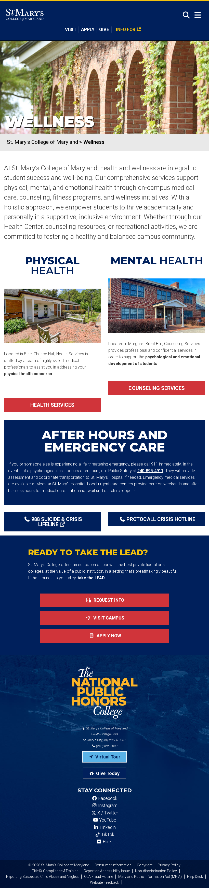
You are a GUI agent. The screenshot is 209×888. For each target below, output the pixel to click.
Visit (70, 29)
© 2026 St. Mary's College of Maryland (58, 865)
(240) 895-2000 (106, 746)
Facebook (107, 798)
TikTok (107, 834)
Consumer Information (113, 865)
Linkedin (107, 827)
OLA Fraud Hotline (98, 877)
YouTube (107, 820)
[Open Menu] (197, 15)
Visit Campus (108, 618)
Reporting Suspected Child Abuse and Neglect (42, 877)
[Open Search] (184, 15)
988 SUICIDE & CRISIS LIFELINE (56, 521)
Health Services (52, 405)
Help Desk (195, 877)
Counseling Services (156, 388)
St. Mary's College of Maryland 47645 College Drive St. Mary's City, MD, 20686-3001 (105, 734)
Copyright (144, 865)
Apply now (108, 635)
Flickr (107, 841)
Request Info (108, 600)
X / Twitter (107, 812)
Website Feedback (104, 882)
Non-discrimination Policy (156, 871)
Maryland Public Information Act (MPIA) (150, 877)
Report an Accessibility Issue (107, 871)
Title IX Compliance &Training (55, 871)
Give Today (107, 773)
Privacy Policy (169, 865)
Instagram (107, 805)
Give (104, 29)
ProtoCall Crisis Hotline (160, 519)
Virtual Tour (107, 756)
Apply (88, 29)
